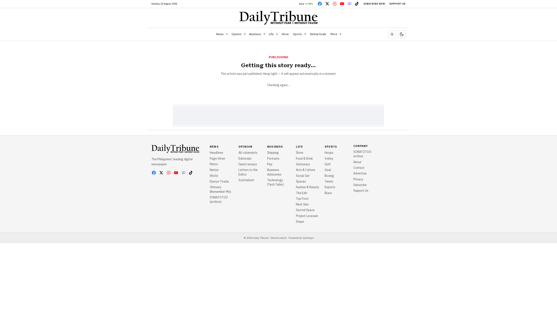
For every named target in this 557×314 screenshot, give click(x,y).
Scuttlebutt (246, 180)
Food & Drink (304, 158)
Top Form (302, 199)
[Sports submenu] (305, 34)
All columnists (247, 153)
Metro (214, 164)
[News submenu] (227, 34)
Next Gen (302, 204)
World (214, 176)
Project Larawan (307, 216)
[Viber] (349, 3)
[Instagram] (334, 3)
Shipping (273, 153)
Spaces (301, 181)
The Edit (301, 193)
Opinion (237, 34)
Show (285, 34)
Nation (214, 170)
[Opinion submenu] (244, 34)
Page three (217, 158)
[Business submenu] (264, 34)
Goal (328, 170)
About (357, 162)
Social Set (303, 176)
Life (271, 34)
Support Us (397, 3)
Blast (328, 193)
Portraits (273, 158)
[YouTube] (342, 3)
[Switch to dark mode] (402, 34)
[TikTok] (356, 3)
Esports (330, 187)
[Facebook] (319, 3)
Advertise (360, 173)
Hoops (329, 153)
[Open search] (392, 34)
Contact (358, 168)
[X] (327, 3)
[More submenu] (340, 34)
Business (255, 34)
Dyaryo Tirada (219, 181)
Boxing (329, 176)
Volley (329, 158)
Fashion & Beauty (307, 187)
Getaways (303, 164)
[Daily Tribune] (278, 18)
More (334, 34)
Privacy (358, 179)
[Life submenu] (277, 34)
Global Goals (318, 34)
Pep (269, 164)
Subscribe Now (374, 3)
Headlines (216, 153)
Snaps (300, 222)
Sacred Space (305, 210)
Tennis (329, 181)
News (220, 34)
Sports (297, 34)
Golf (328, 164)
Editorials (245, 158)
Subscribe (360, 185)
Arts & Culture (305, 170)
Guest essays (247, 164)
